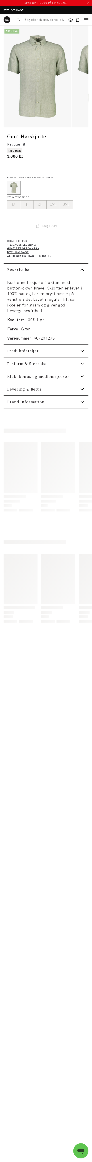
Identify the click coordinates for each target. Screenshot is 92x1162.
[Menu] (86, 19)
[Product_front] (37, 76)
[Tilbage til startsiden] (7, 19)
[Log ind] (70, 19)
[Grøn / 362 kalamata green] (14, 187)
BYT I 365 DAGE (13, 10)
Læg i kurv (49, 226)
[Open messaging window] (80, 1150)
